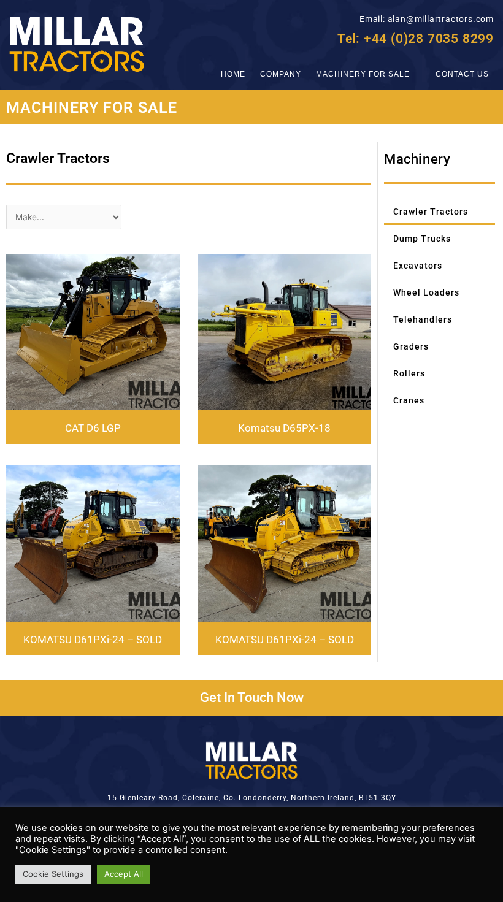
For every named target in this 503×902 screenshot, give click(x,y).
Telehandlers (422, 319)
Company (280, 74)
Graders (411, 346)
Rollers (409, 373)
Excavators (417, 265)
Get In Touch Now (252, 697)
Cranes (408, 400)
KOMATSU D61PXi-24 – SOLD (92, 640)
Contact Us (462, 74)
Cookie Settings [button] (53, 874)
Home (233, 74)
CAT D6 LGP (93, 428)
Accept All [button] (123, 874)
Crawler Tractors (430, 211)
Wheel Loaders (426, 292)
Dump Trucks (422, 238)
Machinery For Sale (363, 74)
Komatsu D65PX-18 (284, 428)
